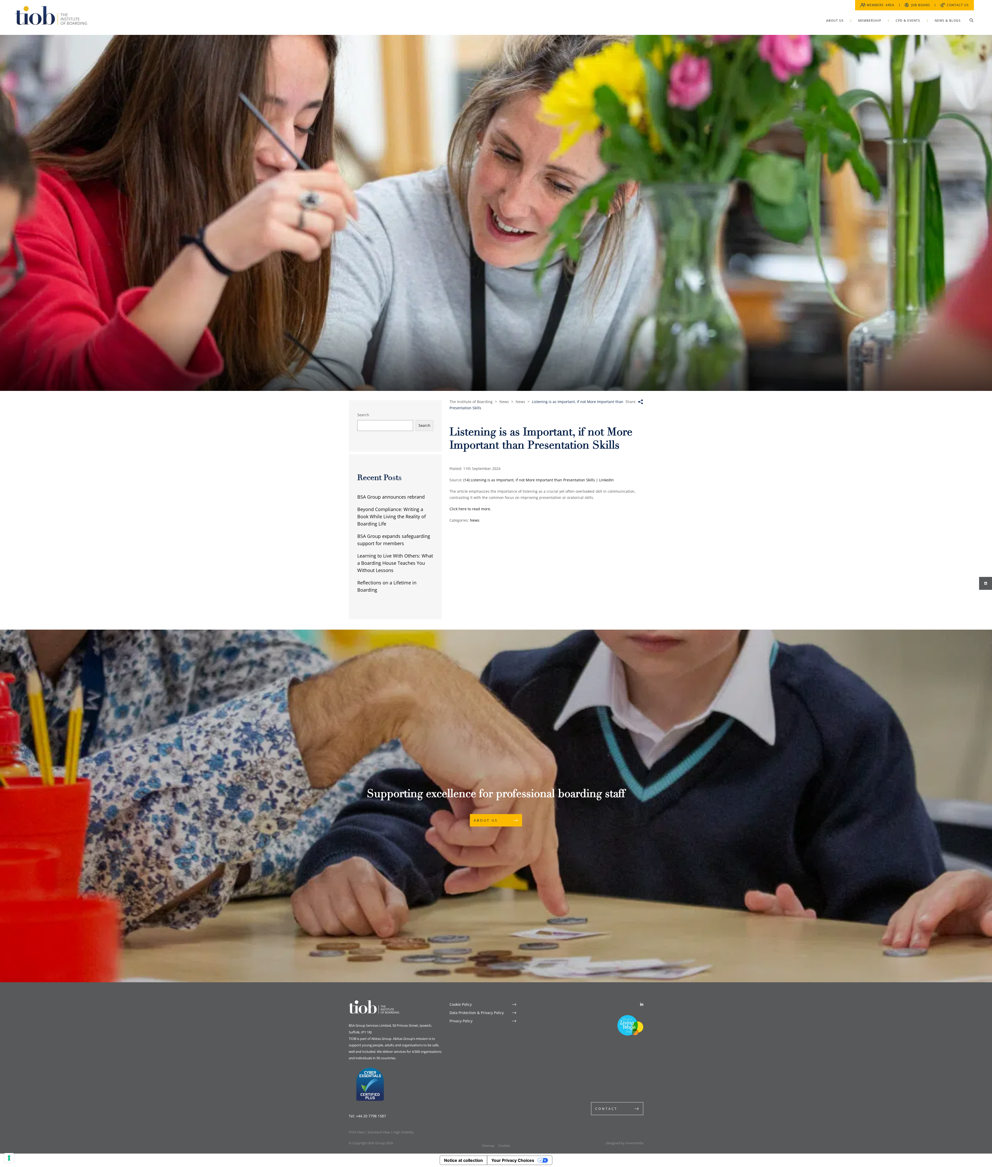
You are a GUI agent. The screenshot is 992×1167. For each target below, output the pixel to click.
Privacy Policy (461, 1020)
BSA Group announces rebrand (391, 497)
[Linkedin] (641, 1004)
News (474, 520)
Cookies (504, 1145)
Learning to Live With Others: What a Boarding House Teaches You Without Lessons (395, 563)
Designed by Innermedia (624, 1143)
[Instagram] (985, 583)
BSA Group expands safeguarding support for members (393, 539)
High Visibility (403, 1132)
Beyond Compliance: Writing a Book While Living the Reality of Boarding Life (391, 516)
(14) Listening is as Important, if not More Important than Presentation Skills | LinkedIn (538, 479)
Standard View (379, 1132)
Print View (356, 1132)
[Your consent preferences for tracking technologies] (9, 1158)
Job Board (920, 5)
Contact (606, 1108)
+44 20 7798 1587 (371, 1116)
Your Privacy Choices (512, 1160)
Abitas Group (381, 1039)
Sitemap (488, 1145)
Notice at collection (463, 1160)
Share (630, 401)
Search (363, 414)
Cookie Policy (461, 1004)
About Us (486, 820)
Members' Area (880, 5)
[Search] (971, 20)
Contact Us (958, 5)
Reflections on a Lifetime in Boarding (386, 586)
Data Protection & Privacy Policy (477, 1012)
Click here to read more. (471, 508)
